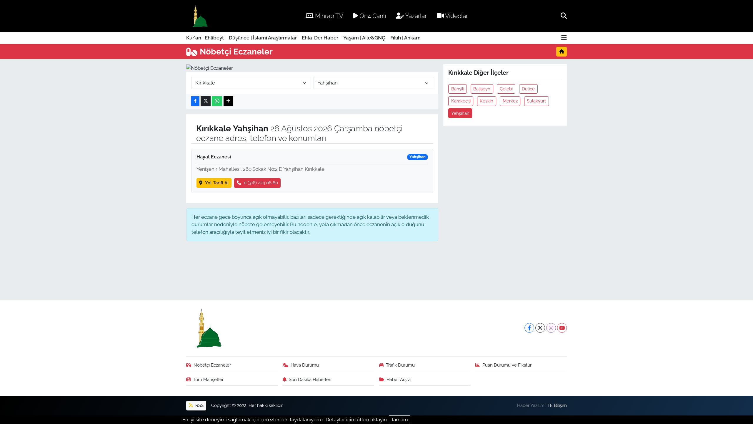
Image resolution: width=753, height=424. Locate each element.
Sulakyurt (536, 100)
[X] (540, 328)
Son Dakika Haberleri (310, 379)
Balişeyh (481, 88)
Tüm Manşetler (208, 379)
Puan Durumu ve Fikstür (507, 364)
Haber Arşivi (399, 379)
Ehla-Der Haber (320, 38)
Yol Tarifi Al (217, 182)
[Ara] (564, 16)
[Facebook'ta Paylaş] (195, 101)
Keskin (486, 100)
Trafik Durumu (400, 364)
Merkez (510, 100)
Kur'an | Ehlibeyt (205, 38)
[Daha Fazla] (228, 101)
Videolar (456, 15)
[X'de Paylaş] (206, 101)
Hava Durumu (305, 364)
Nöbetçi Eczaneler (212, 364)
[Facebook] (529, 328)
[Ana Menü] (564, 38)
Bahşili (457, 88)
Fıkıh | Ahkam (405, 38)
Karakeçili (461, 100)
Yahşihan (460, 113)
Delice (528, 88)
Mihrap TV (328, 15)
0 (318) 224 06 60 (261, 182)
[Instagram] (551, 328)
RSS (199, 405)
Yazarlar (415, 15)
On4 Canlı (372, 15)
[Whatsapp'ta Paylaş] (217, 101)
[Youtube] (562, 328)
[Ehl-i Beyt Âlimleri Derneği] (199, 16)
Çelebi (506, 88)
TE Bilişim (557, 405)
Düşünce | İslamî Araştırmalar (263, 38)
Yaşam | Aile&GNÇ (364, 38)
